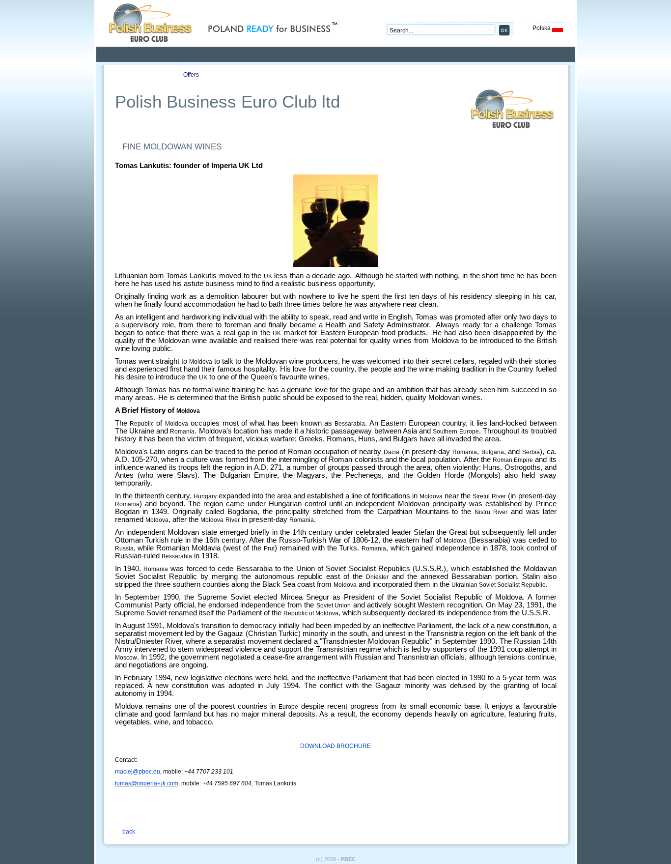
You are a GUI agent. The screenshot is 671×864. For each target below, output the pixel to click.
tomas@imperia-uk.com (146, 783)
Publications (247, 74)
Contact (360, 74)
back (128, 831)
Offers (191, 74)
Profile (134, 74)
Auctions (304, 74)
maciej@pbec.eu (137, 771)
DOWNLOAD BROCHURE (335, 746)
